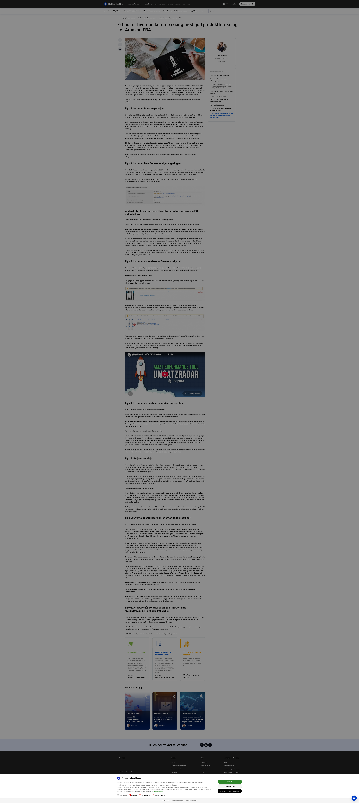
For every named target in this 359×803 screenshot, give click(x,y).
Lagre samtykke (230, 786)
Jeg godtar (230, 781)
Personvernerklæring (177, 800)
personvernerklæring (157, 791)
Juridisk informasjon (191, 800)
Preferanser (165, 801)
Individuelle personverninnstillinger (230, 791)
